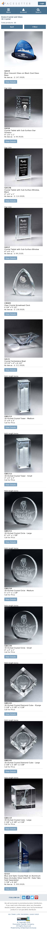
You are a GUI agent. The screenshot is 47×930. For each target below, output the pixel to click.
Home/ (4, 17)
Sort (12, 27)
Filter (35, 27)
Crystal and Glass (14, 17)
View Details (10, 82)
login (42, 3)
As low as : (14, 77)
